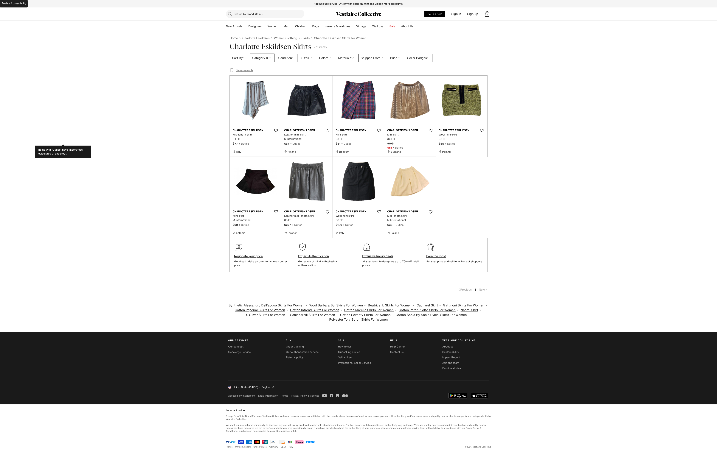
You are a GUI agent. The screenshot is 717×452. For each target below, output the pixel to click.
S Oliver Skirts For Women (265, 315)
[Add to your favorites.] (276, 130)
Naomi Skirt (469, 310)
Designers (255, 26)
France (229, 446)
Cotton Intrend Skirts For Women (314, 310)
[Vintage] (369, 26)
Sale (392, 26)
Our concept (235, 347)
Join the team (450, 363)
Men (286, 26)
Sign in (456, 14)
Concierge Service (239, 352)
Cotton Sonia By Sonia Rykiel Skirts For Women (431, 315)
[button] (487, 14)
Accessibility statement (241, 396)
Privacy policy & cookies (305, 396)
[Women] (280, 26)
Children (300, 26)
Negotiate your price (248, 256)
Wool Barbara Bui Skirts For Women (336, 305)
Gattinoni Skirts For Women (463, 305)
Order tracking (295, 347)
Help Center (397, 347)
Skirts (306, 38)
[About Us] (416, 26)
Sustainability (450, 352)
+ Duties (244, 144)
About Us (407, 26)
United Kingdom (243, 446)
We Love (378, 26)
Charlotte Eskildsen (256, 38)
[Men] (292, 26)
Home (234, 38)
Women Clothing (285, 38)
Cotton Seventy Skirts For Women (365, 315)
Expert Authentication (313, 256)
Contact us (397, 352)
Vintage (361, 26)
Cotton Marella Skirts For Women (369, 310)
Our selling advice (349, 352)
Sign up (472, 14)
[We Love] (386, 26)
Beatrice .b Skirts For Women (390, 305)
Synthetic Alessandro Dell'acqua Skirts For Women (266, 305)
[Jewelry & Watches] (353, 26)
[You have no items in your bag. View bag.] (487, 14)
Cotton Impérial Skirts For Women (260, 310)
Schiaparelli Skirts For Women (312, 315)
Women (272, 26)
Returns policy (294, 357)
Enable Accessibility (13, 3)
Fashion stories (451, 368)
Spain (283, 446)
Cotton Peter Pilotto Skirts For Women (427, 310)
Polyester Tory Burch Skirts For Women (358, 319)
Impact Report (451, 357)
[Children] (309, 26)
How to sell (344, 347)
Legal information (268, 396)
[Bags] (321, 26)
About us (447, 347)
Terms (284, 396)
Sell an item (435, 14)
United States (260, 446)
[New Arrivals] (245, 26)
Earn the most (436, 256)
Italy (291, 446)
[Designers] (264, 26)
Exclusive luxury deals (377, 256)
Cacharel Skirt (427, 305)
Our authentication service (302, 352)
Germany (273, 446)
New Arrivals (234, 26)
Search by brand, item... (248, 14)
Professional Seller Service (354, 363)
